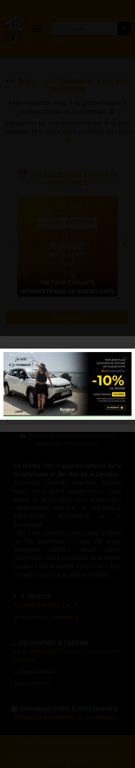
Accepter (67, 377)
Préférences (67, 415)
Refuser (68, 396)
